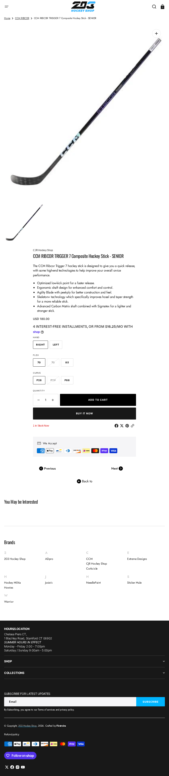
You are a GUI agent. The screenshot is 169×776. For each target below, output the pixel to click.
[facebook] (117, 426)
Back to (86, 481)
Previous (49, 468)
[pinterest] (128, 426)
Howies (8, 587)
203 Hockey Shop (15, 559)
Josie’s (49, 583)
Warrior (9, 602)
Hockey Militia (12, 583)
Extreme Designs (137, 559)
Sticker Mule (134, 583)
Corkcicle (91, 568)
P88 (69, 381)
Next (115, 468)
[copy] (133, 426)
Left (57, 346)
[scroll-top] (160, 767)
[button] (6, 6)
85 (69, 364)
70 (41, 364)
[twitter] (122, 426)
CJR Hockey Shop (96, 563)
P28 (40, 381)
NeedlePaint (93, 583)
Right (42, 346)
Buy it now (84, 413)
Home (7, 18)
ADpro (49, 559)
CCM (89, 559)
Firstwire (61, 726)
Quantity (39, 391)
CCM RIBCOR (22, 18)
